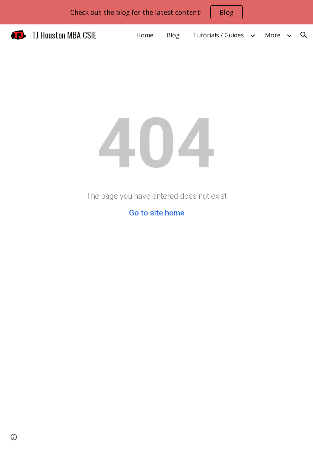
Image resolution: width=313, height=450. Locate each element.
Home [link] (144, 35)
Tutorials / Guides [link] (218, 35)
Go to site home (156, 212)
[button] (304, 35)
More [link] (273, 35)
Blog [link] (173, 35)
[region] (156, 12)
